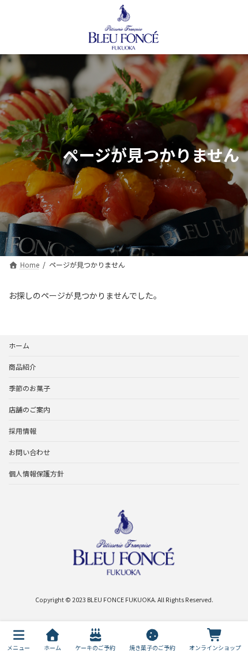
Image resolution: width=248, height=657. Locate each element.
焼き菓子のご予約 (152, 647)
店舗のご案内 (29, 409)
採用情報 (22, 431)
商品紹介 (22, 366)
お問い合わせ (29, 452)
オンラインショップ (215, 647)
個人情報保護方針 (36, 473)
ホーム (19, 345)
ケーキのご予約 (95, 647)
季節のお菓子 (29, 388)
